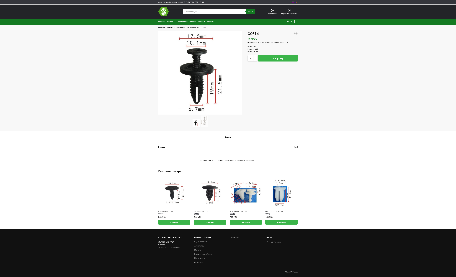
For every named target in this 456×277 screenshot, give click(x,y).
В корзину (278, 58)
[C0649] (296, 33)
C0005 (196, 214)
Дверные (243, 211)
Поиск (250, 11)
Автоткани (198, 262)
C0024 (268, 214)
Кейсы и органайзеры (203, 254)
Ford (296, 147)
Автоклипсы (180, 28)
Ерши (171, 211)
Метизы (197, 250)
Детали (228, 137)
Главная (161, 28)
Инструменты (200, 258)
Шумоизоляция (200, 242)
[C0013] (246, 193)
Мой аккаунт (272, 14)
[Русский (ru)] (293, 2)
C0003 (160, 214)
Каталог (170, 28)
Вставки (279, 211)
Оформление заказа (289, 14)
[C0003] (174, 193)
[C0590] (294, 33)
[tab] (228, 137)
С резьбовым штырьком (244, 160)
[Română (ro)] (296, 2)
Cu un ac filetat (192, 28)
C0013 (232, 214)
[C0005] (210, 193)
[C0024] (281, 193)
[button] (255, 57)
